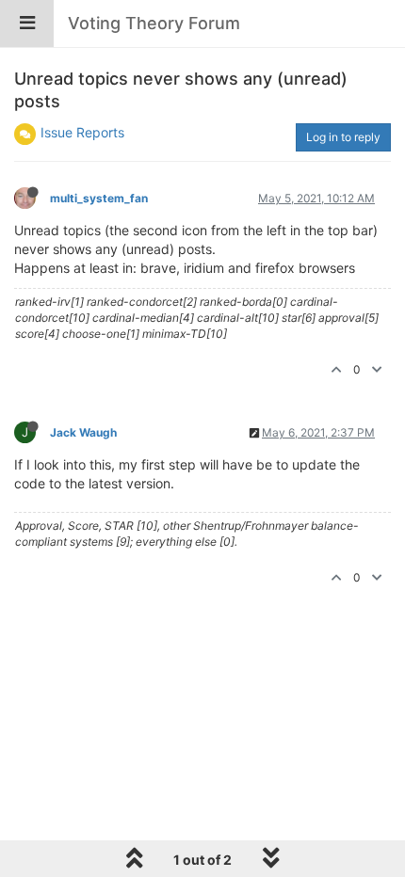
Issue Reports (82, 132)
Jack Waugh (83, 432)
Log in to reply (343, 137)
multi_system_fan (99, 198)
